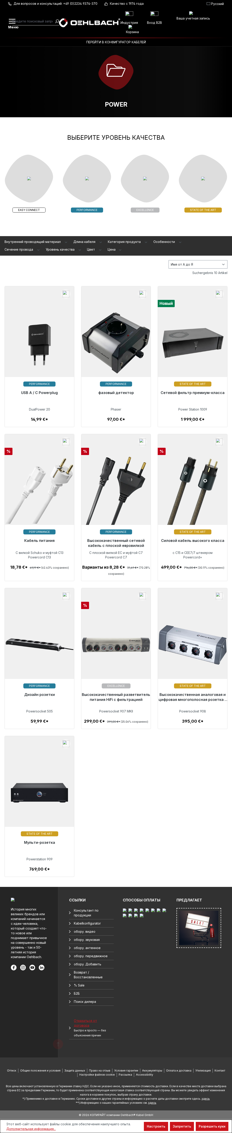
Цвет (91, 249)
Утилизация (203, 1070)
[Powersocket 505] (39, 648)
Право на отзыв (99, 1070)
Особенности (164, 242)
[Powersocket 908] (192, 648)
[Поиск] (57, 21)
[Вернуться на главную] (89, 22)
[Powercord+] (192, 493)
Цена (112, 249)
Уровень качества (60, 249)
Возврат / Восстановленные (88, 974)
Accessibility (144, 1074)
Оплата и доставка (178, 1070)
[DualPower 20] (39, 346)
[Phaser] (116, 346)
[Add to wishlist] (65, 294)
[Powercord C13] (39, 493)
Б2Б (77, 993)
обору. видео (84, 931)
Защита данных (74, 1070)
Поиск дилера (85, 1001)
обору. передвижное (91, 956)
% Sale (79, 985)
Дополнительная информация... (31, 1129)
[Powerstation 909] (39, 795)
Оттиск (11, 1070)
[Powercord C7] (116, 493)
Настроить (156, 1126)
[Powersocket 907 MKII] (116, 648)
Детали (39, 422)
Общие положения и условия (40, 1070)
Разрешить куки (212, 1126)
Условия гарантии (126, 1070)
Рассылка (125, 1074)
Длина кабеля (84, 242)
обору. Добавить (87, 964)
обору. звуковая (87, 940)
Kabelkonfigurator (87, 923)
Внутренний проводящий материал (33, 242)
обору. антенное (87, 948)
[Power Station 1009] (192, 346)
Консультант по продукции (86, 912)
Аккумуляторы (152, 1070)
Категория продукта (125, 242)
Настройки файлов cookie (97, 1074)
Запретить (182, 1126)
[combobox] (33, 21)
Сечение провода (19, 249)
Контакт (220, 1070)
